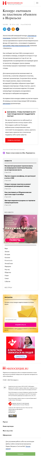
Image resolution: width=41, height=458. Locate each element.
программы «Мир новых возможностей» (16, 45)
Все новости (9, 212)
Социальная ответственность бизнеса (14, 149)
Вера (6, 248)
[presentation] (20, 319)
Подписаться (20, 325)
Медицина (8, 266)
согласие (19, 328)
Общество (8, 272)
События (7, 281)
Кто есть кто (8, 260)
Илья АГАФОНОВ (26, 24)
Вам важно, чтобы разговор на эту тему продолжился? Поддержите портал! (21, 114)
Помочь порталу (14, 140)
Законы (7, 251)
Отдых (7, 275)
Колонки (7, 257)
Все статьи (8, 287)
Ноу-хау (7, 269)
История (7, 254)
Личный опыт (9, 263)
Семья (7, 278)
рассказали (6, 103)
